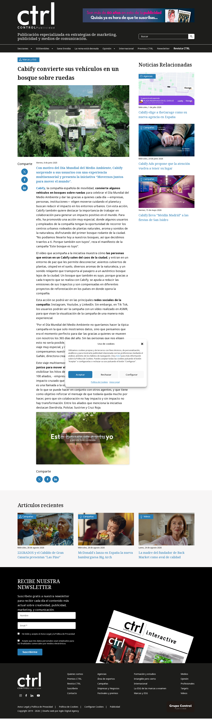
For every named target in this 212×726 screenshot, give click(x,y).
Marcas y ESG (141, 693)
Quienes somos (75, 673)
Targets (184, 688)
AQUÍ (118, 356)
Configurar (132, 374)
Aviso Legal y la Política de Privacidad (58, 633)
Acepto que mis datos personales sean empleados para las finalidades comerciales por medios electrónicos (46, 642)
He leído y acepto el (48, 633)
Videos (184, 693)
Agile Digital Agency (69, 710)
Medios (184, 673)
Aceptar (80, 374)
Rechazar (106, 374)
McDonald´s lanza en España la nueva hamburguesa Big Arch (105, 555)
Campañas (102, 683)
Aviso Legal (114, 382)
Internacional (140, 683)
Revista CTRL (74, 683)
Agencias (101, 673)
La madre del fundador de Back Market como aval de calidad (162, 555)
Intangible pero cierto (145, 678)
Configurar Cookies (94, 706)
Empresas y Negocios (108, 688)
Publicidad (115, 706)
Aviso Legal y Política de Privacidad (35, 706)
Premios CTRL (74, 678)
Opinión (184, 678)
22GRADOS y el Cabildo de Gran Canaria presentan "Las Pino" (41, 555)
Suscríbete (72, 688)
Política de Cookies (99, 382)
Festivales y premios (107, 693)
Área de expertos (106, 678)
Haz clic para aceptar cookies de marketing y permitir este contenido (82, 438)
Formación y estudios (145, 673)
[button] (142, 343)
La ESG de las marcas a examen (150, 688)
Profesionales (187, 683)
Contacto (72, 693)
